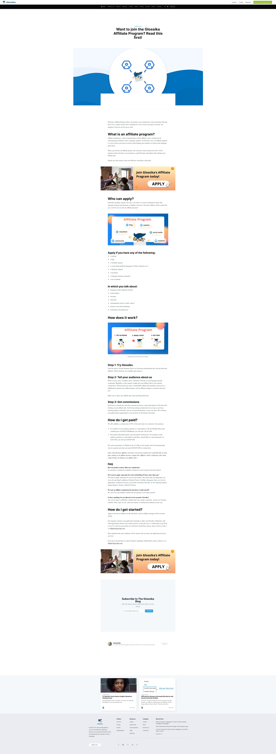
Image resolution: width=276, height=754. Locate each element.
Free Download (134, 727)
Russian (148, 6)
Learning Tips (111, 6)
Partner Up (146, 727)
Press (144, 724)
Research (124, 6)
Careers (145, 722)
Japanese (159, 6)
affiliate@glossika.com (117, 528)
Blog (131, 730)
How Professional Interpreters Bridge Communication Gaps (172, 726)
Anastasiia (117, 643)
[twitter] (132, 745)
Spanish (142, 6)
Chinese (153, 6)
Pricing (118, 724)
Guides (131, 722)
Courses (119, 722)
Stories (131, 6)
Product (118, 6)
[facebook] (118, 745)
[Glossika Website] (9, 2)
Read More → (159, 734)
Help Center (133, 724)
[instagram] (128, 745)
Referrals (132, 733)
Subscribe (173, 6)
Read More (164, 643)
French (136, 6)
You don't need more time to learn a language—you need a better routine (172, 730)
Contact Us (146, 730)
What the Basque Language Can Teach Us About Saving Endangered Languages (171, 722)
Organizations (120, 730)
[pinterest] (137, 745)
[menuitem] (111, 6)
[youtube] (123, 745)
